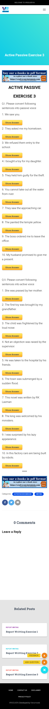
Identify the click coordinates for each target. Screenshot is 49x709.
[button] (44, 670)
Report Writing (12, 627)
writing (39, 494)
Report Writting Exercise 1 (22, 631)
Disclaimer (36, 690)
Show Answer (12, 122)
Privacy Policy (24, 697)
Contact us (22, 690)
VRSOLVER (13, 703)
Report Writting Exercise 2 (22, 653)
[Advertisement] (24, 36)
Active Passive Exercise (22, 494)
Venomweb (35, 703)
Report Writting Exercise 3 (22, 674)
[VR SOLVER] (6, 10)
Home (11, 690)
